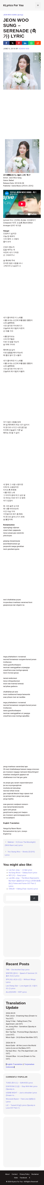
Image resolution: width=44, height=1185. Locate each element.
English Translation (14, 1064)
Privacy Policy (24, 1174)
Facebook (23, 1178)
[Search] (34, 898)
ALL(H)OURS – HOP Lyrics (16, 992)
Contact (15, 1174)
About (7, 1174)
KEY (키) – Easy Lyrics (17, 875)
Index (16, 1178)
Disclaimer (35, 1174)
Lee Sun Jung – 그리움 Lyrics (20, 870)
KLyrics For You (13, 5)
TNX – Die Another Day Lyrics (17, 970)
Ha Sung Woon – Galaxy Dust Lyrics (23, 873)
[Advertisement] (22, 115)
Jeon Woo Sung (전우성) (13, 15)
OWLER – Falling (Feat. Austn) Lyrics (23, 889)
